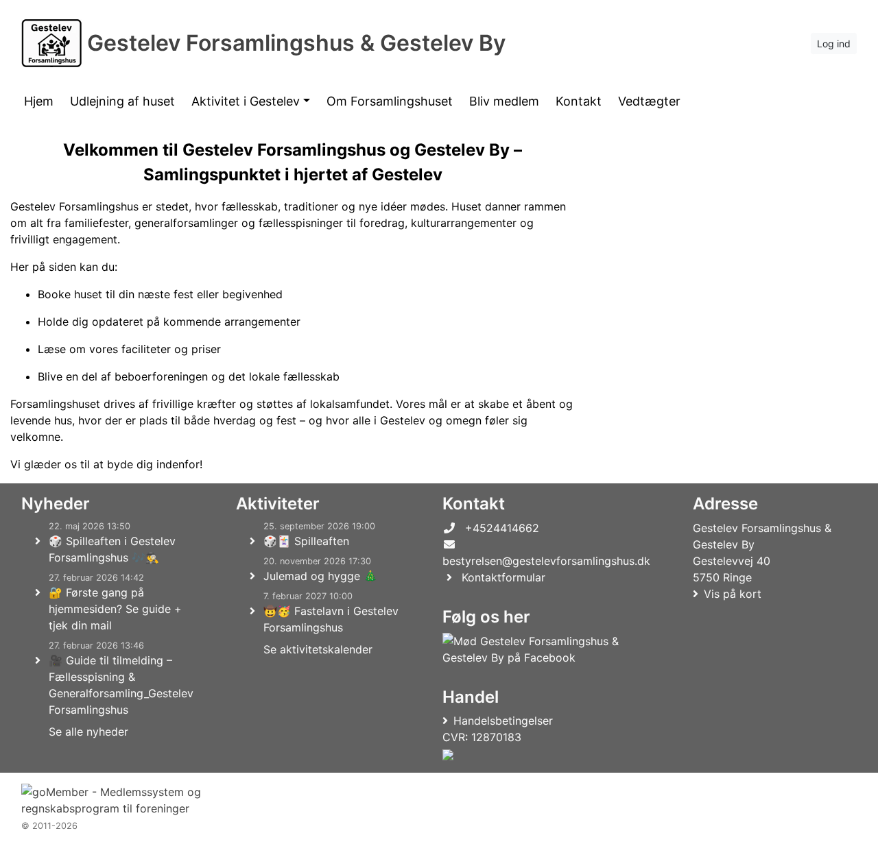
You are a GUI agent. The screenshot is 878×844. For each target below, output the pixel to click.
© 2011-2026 (49, 826)
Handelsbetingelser (503, 720)
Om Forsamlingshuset (390, 101)
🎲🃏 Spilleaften (306, 541)
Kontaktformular (503, 577)
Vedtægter (649, 101)
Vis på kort (732, 594)
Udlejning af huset (122, 101)
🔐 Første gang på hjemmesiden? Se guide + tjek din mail (115, 609)
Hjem (39, 101)
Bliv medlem (504, 101)
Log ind (834, 43)
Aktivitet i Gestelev (245, 101)
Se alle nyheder (88, 731)
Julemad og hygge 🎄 (320, 576)
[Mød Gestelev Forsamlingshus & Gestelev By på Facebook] (543, 649)
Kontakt (579, 101)
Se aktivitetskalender (317, 649)
